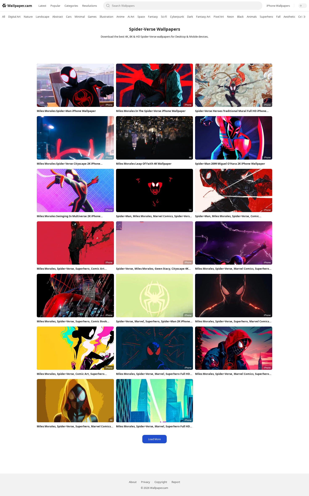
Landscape (42, 16)
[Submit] (108, 5)
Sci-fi (164, 16)
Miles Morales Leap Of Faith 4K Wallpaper (144, 163)
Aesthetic (289, 16)
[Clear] (257, 5)
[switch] (302, 5)
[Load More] (154, 439)
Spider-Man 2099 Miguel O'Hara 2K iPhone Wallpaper (230, 163)
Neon (230, 16)
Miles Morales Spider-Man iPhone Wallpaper (66, 111)
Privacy (145, 482)
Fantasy (153, 16)
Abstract (57, 16)
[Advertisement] (154, 52)
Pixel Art (219, 16)
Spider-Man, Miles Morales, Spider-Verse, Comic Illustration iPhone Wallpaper (227, 216)
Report (176, 482)
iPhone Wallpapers (278, 6)
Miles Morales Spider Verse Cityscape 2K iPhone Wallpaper (68, 164)
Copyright (160, 482)
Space (141, 16)
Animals (252, 16)
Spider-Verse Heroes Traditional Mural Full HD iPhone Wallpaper (230, 111)
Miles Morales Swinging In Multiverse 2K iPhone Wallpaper (68, 216)
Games (92, 16)
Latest (42, 6)
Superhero (266, 16)
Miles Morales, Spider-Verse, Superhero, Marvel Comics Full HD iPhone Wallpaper (232, 321)
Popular (55, 6)
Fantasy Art (203, 16)
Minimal (80, 16)
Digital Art (14, 16)
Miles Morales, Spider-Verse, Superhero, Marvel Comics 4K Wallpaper (74, 426)
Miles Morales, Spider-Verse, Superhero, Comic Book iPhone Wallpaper (72, 321)
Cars (68, 16)
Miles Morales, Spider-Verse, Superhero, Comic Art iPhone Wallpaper (70, 269)
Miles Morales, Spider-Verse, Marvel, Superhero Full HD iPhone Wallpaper (153, 374)
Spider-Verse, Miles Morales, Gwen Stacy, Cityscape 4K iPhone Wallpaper (152, 269)
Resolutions (89, 6)
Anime (120, 16)
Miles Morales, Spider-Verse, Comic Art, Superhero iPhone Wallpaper (70, 374)
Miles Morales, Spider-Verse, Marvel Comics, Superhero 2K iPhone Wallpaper (232, 269)
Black (240, 16)
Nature (28, 16)
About (133, 482)
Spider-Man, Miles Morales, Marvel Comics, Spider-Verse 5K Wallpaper (153, 216)
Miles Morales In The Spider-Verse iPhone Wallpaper (151, 111)
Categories (71, 6)
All (3, 16)
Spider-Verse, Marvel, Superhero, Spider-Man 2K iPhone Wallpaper (153, 321)
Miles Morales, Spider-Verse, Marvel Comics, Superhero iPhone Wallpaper (232, 374)
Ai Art (131, 16)
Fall (278, 16)
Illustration (106, 16)
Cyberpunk (177, 16)
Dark (190, 16)
